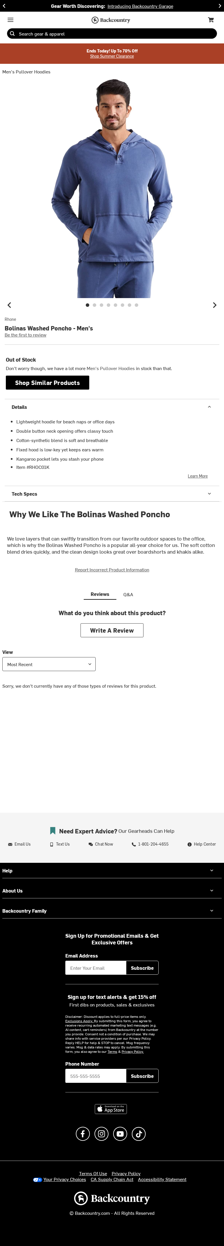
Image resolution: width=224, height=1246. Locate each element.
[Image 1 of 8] (87, 305)
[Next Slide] (220, 6)
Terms (112, 1051)
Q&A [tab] (128, 594)
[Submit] (12, 33)
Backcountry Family (24, 910)
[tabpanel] (112, 653)
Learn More (198, 476)
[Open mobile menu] (10, 19)
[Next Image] (215, 305)
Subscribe (142, 968)
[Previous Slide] (4, 6)
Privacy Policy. (133, 1051)
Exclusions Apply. (79, 1020)
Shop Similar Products (47, 382)
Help (7, 870)
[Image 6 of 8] (122, 305)
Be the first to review (25, 334)
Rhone (10, 319)
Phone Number (82, 1064)
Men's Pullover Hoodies (26, 71)
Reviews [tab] (100, 594)
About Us (12, 890)
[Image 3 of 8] (101, 305)
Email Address (81, 955)
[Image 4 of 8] (108, 305)
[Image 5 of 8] (115, 305)
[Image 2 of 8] (94, 305)
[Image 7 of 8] (129, 305)
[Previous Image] (9, 305)
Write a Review (112, 630)
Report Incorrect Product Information (112, 569)
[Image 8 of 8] (136, 305)
